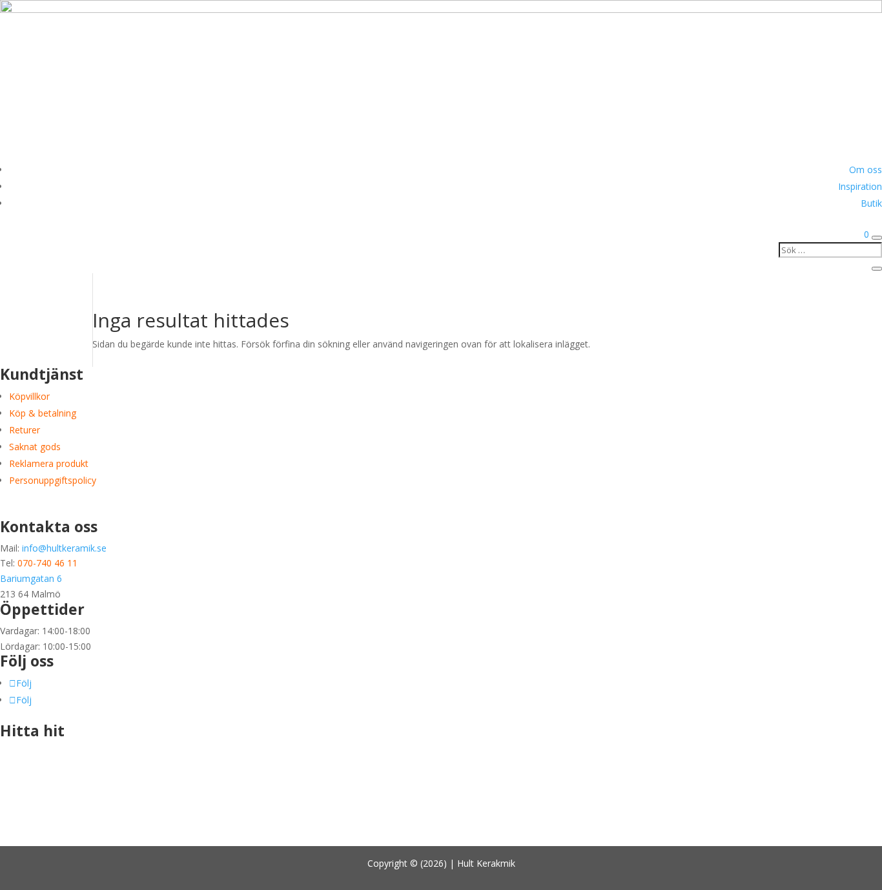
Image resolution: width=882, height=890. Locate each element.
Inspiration (860, 186)
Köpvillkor (29, 396)
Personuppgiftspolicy (52, 480)
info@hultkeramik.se (64, 548)
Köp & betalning (42, 413)
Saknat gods (35, 446)
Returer (24, 430)
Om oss (865, 169)
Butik (871, 203)
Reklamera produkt (48, 463)
